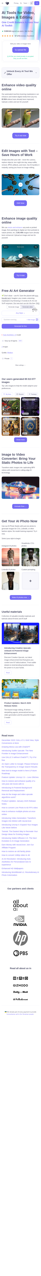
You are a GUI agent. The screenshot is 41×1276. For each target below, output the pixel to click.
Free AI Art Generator (18, 291)
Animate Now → (20, 506)
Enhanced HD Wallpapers (12, 868)
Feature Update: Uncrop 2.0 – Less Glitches (20, 777)
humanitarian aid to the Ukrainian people (20, 1014)
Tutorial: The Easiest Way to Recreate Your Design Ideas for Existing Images (20, 832)
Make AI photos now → (20, 597)
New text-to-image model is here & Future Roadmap (19, 772)
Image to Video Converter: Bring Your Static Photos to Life (19, 458)
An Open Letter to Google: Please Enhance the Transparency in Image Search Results (20, 765)
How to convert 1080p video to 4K (16, 855)
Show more (20, 440)
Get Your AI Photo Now (19, 521)
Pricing (16, 3)
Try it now (21, 275)
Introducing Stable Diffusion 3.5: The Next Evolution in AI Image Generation (19, 839)
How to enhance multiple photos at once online (18, 812)
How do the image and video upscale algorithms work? (17, 795)
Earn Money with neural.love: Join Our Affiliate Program (18, 846)
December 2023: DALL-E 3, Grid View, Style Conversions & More (20, 741)
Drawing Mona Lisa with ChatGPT (16, 747)
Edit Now (20, 203)
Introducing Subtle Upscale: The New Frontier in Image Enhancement (17, 752)
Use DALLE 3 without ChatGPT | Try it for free (19, 758)
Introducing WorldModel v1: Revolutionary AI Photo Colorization (20, 873)
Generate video (27, 307)
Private (7, 358)
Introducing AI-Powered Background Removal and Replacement (17, 789)
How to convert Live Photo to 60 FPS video (20, 808)
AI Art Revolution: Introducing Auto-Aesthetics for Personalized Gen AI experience (16, 862)
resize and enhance (15, 227)
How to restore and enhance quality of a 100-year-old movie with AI (18, 782)
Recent (20, 394)
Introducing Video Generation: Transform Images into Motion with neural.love (19, 819)
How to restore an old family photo (16, 851)
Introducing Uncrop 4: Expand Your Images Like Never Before (20, 826)
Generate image (13, 307)
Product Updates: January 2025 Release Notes (19, 802)
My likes (8, 394)
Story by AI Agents (11, 341)
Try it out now (20, 135)
